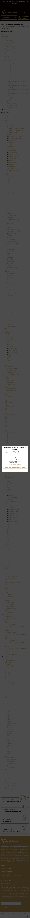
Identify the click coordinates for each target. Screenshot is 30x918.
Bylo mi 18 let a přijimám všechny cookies (15, 467)
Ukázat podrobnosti (15, 469)
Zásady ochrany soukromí (15, 464)
